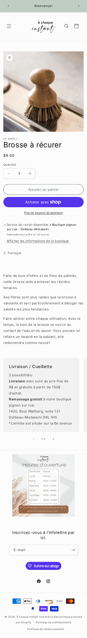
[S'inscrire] (73, 550)
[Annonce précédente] (8, 6)
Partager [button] (15, 253)
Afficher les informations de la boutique (38, 241)
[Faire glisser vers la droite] (53, 439)
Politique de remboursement (45, 629)
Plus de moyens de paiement (43, 212)
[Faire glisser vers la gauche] (34, 439)
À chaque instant (28, 616)
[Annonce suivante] (79, 6)
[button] (9, 26)
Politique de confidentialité (53, 622)
